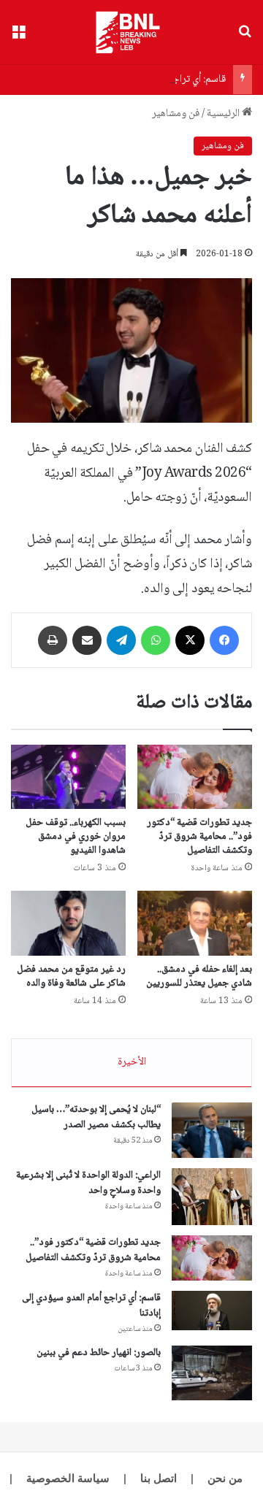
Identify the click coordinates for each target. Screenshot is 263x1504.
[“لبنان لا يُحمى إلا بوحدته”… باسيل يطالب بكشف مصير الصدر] (212, 1130)
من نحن (225, 1478)
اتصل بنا (158, 1478)
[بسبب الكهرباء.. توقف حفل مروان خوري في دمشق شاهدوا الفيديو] (68, 777)
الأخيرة (132, 1062)
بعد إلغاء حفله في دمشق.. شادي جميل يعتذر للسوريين (199, 976)
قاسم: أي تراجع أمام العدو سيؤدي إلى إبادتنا (140, 79)
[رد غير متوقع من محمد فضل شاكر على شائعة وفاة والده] (68, 923)
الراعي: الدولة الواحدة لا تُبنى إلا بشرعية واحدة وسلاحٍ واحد (88, 1183)
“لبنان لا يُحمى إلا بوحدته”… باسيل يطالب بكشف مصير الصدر (96, 1117)
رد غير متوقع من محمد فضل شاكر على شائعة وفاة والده (71, 976)
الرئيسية (224, 113)
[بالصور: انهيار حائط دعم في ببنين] (212, 1373)
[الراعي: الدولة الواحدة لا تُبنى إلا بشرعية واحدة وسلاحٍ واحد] (212, 1197)
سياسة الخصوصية (68, 1478)
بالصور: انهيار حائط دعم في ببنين (99, 1353)
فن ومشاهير (175, 113)
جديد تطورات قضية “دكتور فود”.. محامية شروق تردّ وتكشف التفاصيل (199, 836)
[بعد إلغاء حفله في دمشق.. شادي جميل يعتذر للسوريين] (194, 923)
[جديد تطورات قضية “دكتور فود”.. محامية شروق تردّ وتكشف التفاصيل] (194, 777)
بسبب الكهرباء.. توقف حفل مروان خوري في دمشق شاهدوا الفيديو (76, 836)
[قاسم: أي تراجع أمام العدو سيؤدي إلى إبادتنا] (212, 1310)
